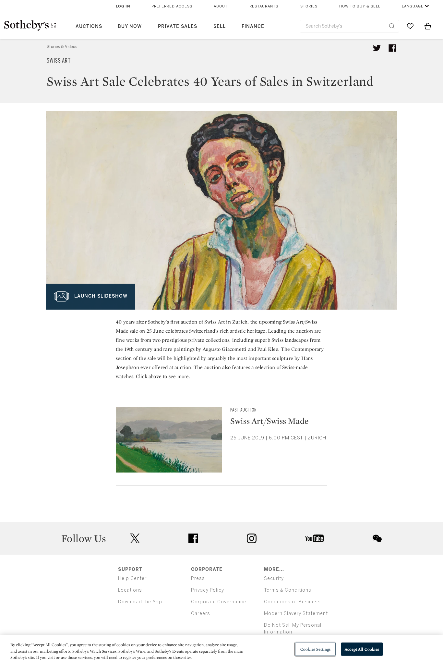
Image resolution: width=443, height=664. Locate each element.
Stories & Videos (62, 46)
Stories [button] (308, 6)
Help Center (132, 578)
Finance (253, 26)
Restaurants (263, 6)
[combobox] (349, 26)
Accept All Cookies (362, 649)
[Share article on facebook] (392, 48)
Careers (200, 613)
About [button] (221, 6)
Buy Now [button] (130, 26)
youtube (314, 538)
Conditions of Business (292, 602)
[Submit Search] (391, 26)
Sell (219, 26)
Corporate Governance (218, 602)
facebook (193, 538)
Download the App (140, 602)
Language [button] (413, 6)
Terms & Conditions (287, 590)
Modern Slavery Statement (296, 613)
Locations (130, 590)
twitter (135, 539)
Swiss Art (59, 60)
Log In (123, 6)
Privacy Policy (207, 590)
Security (274, 578)
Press (198, 578)
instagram (252, 538)
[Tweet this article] (377, 48)
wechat (377, 538)
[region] (221, 649)
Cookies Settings (315, 649)
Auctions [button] (89, 26)
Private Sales (177, 26)
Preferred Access (171, 6)
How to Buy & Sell (359, 6)
